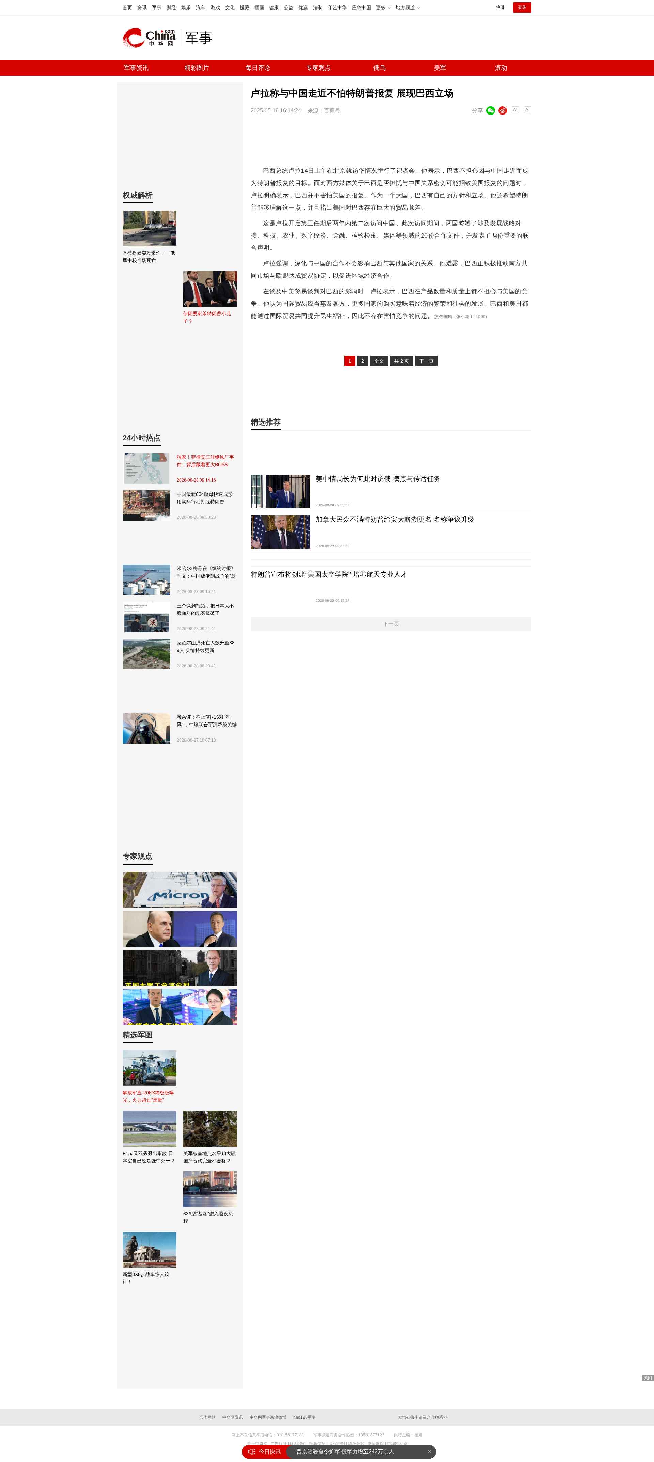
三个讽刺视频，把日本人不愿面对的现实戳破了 (205, 609)
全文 (379, 361)
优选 (303, 7)
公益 (288, 7)
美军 (440, 67)
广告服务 (278, 1443)
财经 (171, 7)
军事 (156, 7)
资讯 (142, 7)
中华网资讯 (232, 1417)
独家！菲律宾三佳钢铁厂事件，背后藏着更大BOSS (205, 460)
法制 (318, 7)
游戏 (215, 7)
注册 (500, 7)
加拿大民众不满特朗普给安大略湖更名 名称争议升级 (395, 519)
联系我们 (298, 1443)
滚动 (501, 67)
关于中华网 (257, 1443)
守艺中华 (337, 7)
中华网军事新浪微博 (268, 1417)
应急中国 (361, 7)
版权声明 (337, 1443)
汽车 (200, 7)
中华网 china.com (152, 37)
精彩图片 (197, 67)
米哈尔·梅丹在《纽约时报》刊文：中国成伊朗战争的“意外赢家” (206, 573)
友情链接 (376, 1443)
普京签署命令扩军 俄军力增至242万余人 (345, 1452)
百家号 (332, 110)
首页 (127, 7)
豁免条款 (356, 1443)
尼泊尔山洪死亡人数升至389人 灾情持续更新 (206, 646)
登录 (522, 7)
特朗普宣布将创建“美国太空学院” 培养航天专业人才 (329, 574)
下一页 (426, 361)
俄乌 (379, 67)
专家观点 (318, 67)
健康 (274, 7)
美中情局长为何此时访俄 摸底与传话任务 (378, 479)
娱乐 (186, 7)
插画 (259, 7)
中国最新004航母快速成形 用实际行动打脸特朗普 (205, 497)
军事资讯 (136, 67)
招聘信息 (317, 1443)
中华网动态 (397, 1443)
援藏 (244, 7)
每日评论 (258, 67)
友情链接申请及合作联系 (423, 1417)
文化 (230, 7)
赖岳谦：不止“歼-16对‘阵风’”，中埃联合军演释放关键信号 (207, 721)
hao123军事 (304, 1417)
